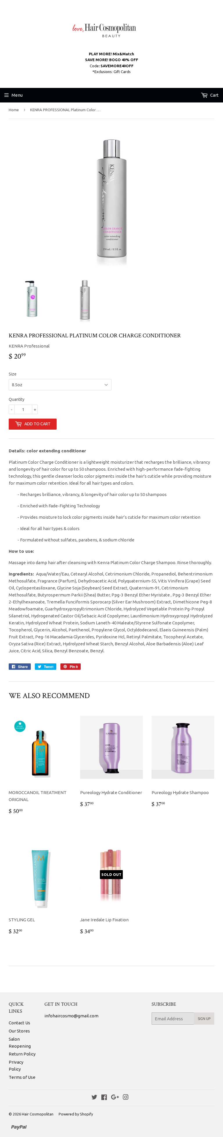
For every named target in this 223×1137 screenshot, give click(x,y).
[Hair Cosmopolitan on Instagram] (126, 1097)
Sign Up (204, 1019)
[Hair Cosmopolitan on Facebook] (104, 1097)
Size (13, 374)
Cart (214, 95)
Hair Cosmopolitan (37, 1114)
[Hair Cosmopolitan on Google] (115, 1097)
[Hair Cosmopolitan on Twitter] (94, 1097)
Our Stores (19, 1030)
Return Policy (22, 1053)
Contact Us (19, 1022)
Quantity (16, 399)
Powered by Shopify (76, 1114)
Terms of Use (22, 1077)
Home (14, 110)
